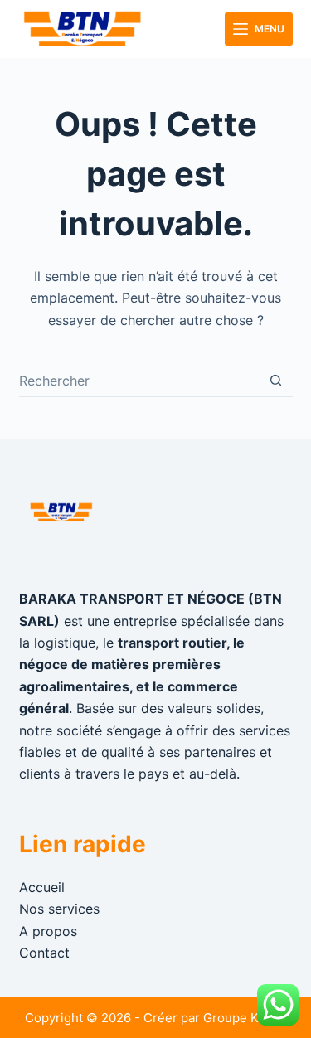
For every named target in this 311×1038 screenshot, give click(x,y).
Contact (44, 952)
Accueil (42, 887)
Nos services (59, 908)
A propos (48, 931)
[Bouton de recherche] (276, 380)
